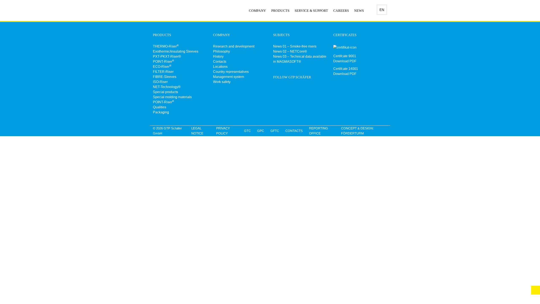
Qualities (159, 107)
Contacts (219, 61)
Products (280, 10)
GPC (260, 131)
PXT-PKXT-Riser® (167, 56)
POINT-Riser (163, 61)
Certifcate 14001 (345, 69)
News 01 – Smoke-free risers (294, 46)
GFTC (274, 131)
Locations (220, 66)
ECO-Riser (162, 66)
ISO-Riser (160, 82)
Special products (165, 92)
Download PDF (344, 61)
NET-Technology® (167, 87)
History (218, 56)
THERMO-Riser (166, 46)
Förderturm (352, 133)
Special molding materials (172, 97)
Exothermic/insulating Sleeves (175, 51)
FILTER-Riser (163, 71)
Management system (228, 77)
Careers (341, 10)
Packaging (161, 112)
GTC (247, 131)
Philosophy (221, 51)
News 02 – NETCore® (290, 51)
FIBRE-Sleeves (164, 77)
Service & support (311, 10)
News (359, 10)
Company (257, 10)
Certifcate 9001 (344, 56)
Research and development (233, 46)
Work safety (222, 82)
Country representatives (231, 71)
